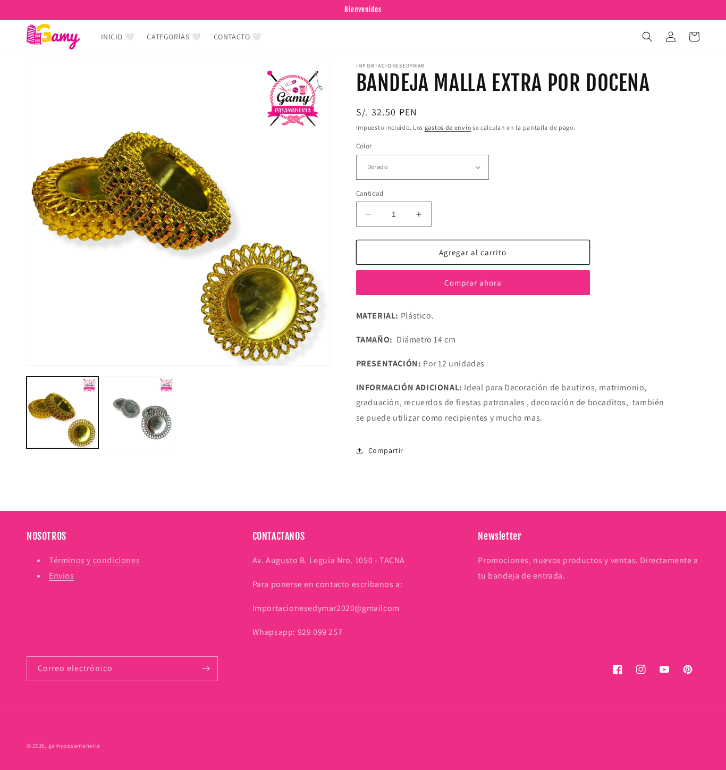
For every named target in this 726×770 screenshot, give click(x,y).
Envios (61, 575)
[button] (647, 36)
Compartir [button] (385, 450)
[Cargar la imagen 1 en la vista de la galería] (62, 412)
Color (364, 145)
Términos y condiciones (94, 560)
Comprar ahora (473, 283)
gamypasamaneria (74, 745)
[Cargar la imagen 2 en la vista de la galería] (139, 412)
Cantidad (370, 193)
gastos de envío (448, 127)
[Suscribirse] (205, 668)
